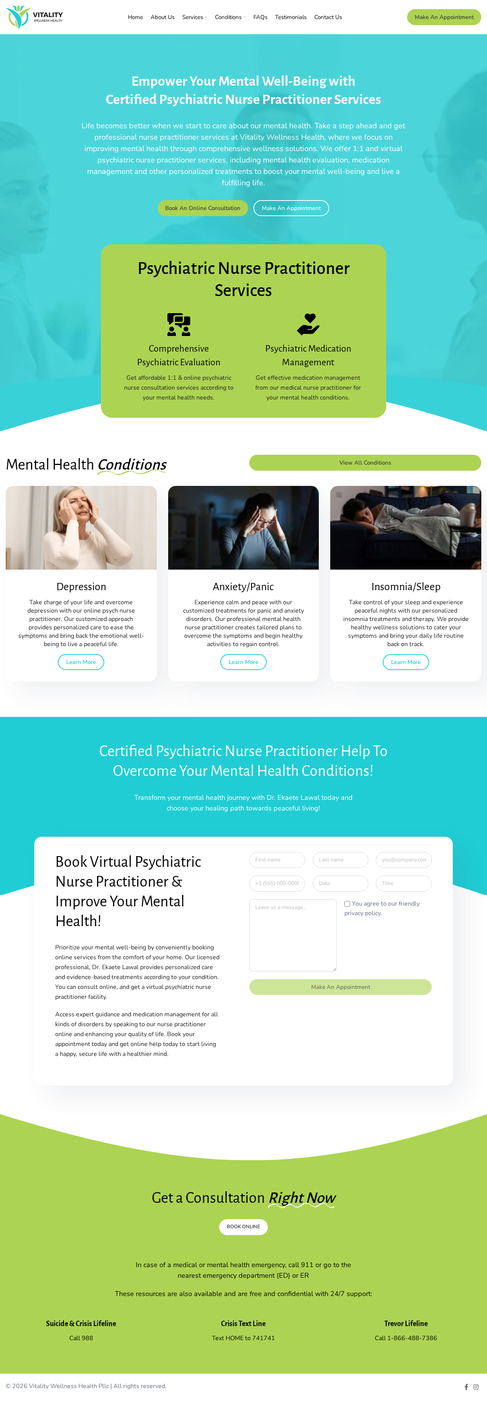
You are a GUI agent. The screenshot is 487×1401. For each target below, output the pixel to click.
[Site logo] (34, 17)
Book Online (243, 1226)
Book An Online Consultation (202, 208)
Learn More (81, 662)
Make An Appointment (444, 17)
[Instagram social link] (476, 1387)
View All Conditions (365, 462)
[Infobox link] (179, 358)
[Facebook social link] (466, 1387)
